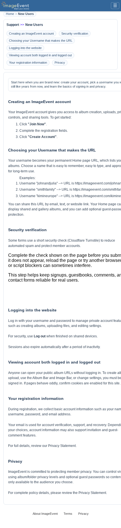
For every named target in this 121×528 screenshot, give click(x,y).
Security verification (74, 33)
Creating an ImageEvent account (31, 33)
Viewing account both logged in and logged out (40, 55)
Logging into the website (25, 48)
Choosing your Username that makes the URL (40, 40)
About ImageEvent (45, 513)
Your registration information (28, 62)
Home (10, 13)
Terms (68, 513)
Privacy (60, 62)
